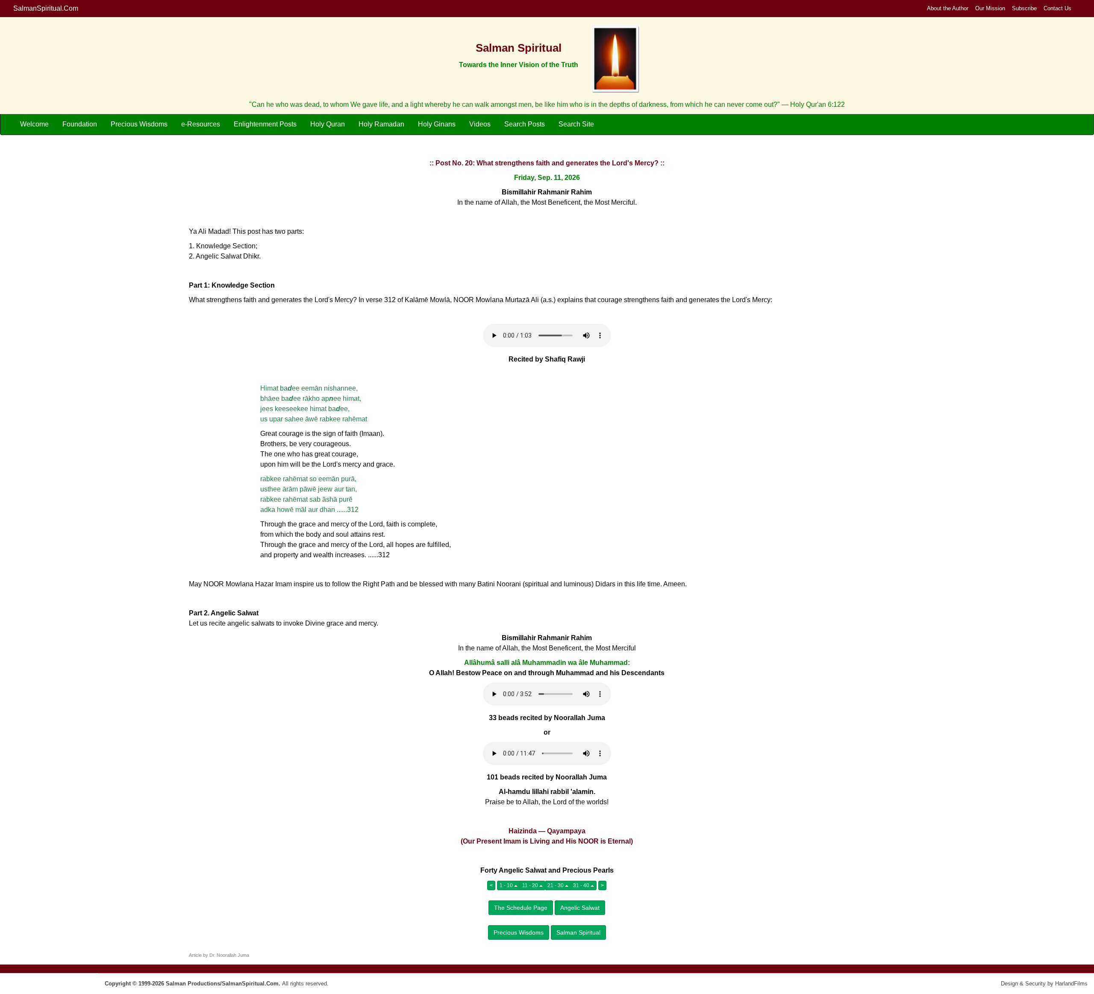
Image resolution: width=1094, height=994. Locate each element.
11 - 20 (530, 885)
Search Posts (524, 124)
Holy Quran (327, 124)
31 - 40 (582, 885)
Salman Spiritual (578, 932)
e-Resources (200, 124)
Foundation (79, 124)
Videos (480, 124)
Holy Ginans (437, 124)
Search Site (576, 124)
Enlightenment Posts (265, 124)
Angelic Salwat (580, 907)
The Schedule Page (520, 907)
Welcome (34, 124)
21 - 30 (556, 885)
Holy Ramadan (381, 124)
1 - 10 (507, 885)
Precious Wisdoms (139, 124)
